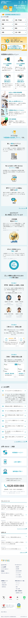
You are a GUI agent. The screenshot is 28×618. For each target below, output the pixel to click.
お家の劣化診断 (18, 570)
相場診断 (17, 566)
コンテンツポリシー (4, 569)
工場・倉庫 (17, 588)
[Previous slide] (4, 342)
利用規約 (2, 571)
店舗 (16, 586)
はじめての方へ (3, 564)
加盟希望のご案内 (18, 592)
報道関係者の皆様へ (13, 616)
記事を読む (3, 586)
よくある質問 (3, 567)
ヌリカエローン (18, 572)
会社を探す (3, 582)
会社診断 (17, 568)
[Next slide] (24, 342)
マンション (17, 582)
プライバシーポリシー (5, 573)
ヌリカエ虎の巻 (18, 576)
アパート (17, 584)
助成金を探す (3, 584)
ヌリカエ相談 (17, 574)
